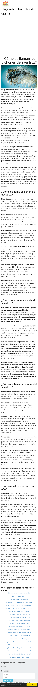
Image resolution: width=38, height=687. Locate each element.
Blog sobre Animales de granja (18, 11)
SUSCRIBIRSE (7, 680)
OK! (32, 684)
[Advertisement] (19, 35)
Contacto (4, 666)
